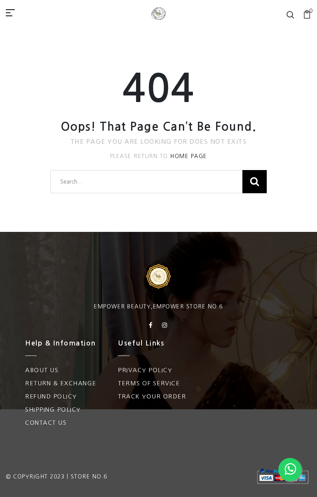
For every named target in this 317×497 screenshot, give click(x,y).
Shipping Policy (53, 409)
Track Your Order (152, 396)
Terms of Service (149, 383)
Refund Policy (51, 396)
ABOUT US (41, 370)
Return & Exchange (61, 383)
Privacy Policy (145, 370)
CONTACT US (45, 423)
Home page (188, 156)
